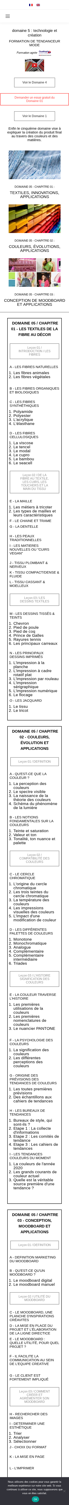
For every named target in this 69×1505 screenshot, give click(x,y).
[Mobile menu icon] (8, 16)
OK (35, 1499)
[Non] (64, 1491)
